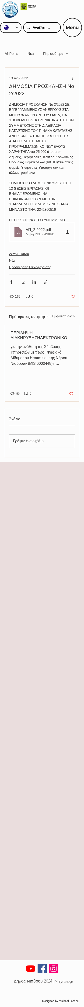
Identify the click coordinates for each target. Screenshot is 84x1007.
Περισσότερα (53, 54)
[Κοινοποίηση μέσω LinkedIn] (34, 282)
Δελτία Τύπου (19, 254)
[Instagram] (53, 968)
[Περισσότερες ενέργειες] (72, 78)
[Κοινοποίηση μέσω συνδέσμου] (45, 282)
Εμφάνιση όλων (63, 316)
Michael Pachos (68, 1001)
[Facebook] (42, 968)
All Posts (11, 54)
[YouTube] (30, 968)
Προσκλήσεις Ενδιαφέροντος (30, 267)
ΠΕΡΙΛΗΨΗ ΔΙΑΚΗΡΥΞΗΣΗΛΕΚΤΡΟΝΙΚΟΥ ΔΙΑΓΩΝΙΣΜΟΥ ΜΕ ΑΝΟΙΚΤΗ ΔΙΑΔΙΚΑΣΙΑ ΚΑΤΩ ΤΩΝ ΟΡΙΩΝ (40, 335)
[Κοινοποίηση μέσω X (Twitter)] (23, 282)
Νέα (31, 54)
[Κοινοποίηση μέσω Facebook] (11, 282)
